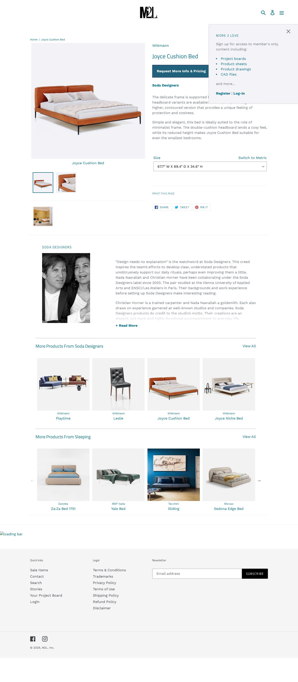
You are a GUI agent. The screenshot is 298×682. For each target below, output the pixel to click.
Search (36, 583)
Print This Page (163, 193)
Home (34, 39)
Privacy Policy (104, 583)
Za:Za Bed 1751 (63, 509)
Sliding (173, 509)
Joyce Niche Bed (229, 418)
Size (210, 158)
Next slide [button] (259, 480)
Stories (36, 589)
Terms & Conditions (109, 570)
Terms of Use (104, 589)
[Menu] (282, 12)
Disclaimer (102, 608)
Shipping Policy (106, 595)
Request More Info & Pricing (181, 71)
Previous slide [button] (32, 480)
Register (223, 93)
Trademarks (103, 576)
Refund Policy (104, 602)
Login (34, 602)
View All (249, 346)
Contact (37, 576)
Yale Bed (118, 509)
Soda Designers (165, 85)
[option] (63, 389)
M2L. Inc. (48, 647)
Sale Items (39, 570)
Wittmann (160, 45)
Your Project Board (46, 595)
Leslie (118, 418)
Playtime (63, 418)
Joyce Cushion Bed (53, 39)
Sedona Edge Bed (228, 509)
